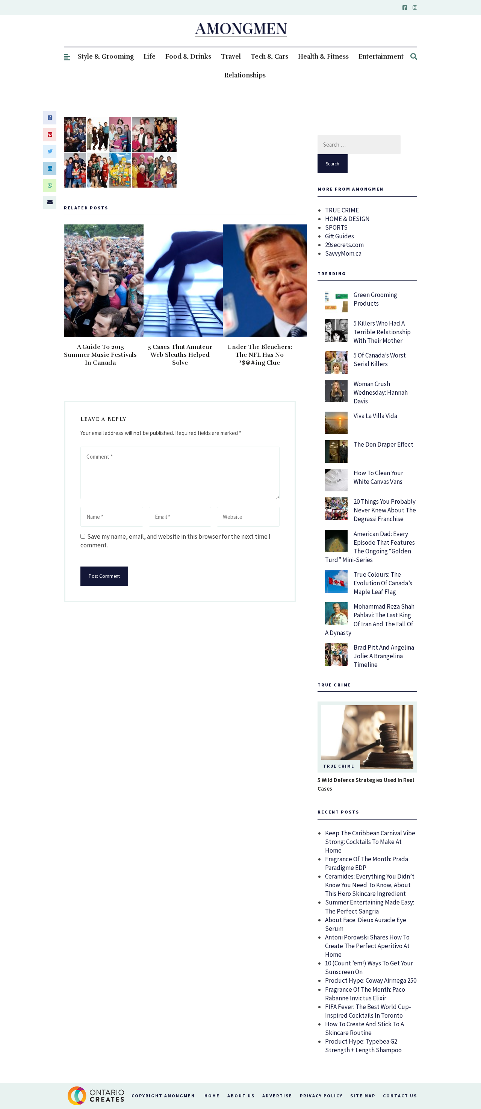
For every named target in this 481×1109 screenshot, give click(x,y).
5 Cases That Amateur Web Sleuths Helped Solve (180, 355)
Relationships (245, 75)
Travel (231, 57)
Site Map (362, 1095)
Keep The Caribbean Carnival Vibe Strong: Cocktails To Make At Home (370, 841)
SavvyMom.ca (343, 253)
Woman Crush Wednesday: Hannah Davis (381, 392)
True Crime (338, 766)
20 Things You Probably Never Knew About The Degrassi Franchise (385, 510)
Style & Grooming (106, 57)
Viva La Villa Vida (375, 416)
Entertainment (381, 57)
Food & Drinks (188, 57)
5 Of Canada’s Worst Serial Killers (380, 359)
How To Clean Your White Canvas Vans (378, 477)
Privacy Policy (321, 1095)
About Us (241, 1095)
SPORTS (336, 227)
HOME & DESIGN (347, 219)
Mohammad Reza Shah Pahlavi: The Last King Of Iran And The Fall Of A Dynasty (369, 619)
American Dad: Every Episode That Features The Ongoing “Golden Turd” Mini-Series (370, 547)
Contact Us (400, 1095)
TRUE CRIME (342, 210)
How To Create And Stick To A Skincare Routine (364, 1028)
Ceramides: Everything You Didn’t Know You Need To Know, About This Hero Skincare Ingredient (369, 885)
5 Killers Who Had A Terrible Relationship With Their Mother (382, 332)
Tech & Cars (269, 57)
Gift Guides (339, 236)
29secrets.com (344, 245)
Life (150, 57)
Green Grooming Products (375, 299)
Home (212, 1095)
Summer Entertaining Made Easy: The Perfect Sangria (369, 906)
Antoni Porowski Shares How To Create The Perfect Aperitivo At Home (367, 946)
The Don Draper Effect (383, 444)
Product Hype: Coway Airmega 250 (370, 980)
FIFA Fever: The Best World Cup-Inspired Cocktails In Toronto (368, 1011)
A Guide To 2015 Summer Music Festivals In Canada (100, 355)
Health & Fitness (323, 57)
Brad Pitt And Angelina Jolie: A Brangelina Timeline (384, 656)
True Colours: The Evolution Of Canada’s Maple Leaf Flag (383, 583)
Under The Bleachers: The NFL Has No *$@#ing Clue (259, 355)
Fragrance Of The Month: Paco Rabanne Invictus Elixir (365, 993)
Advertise (277, 1095)
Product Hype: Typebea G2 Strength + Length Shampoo (363, 1045)
